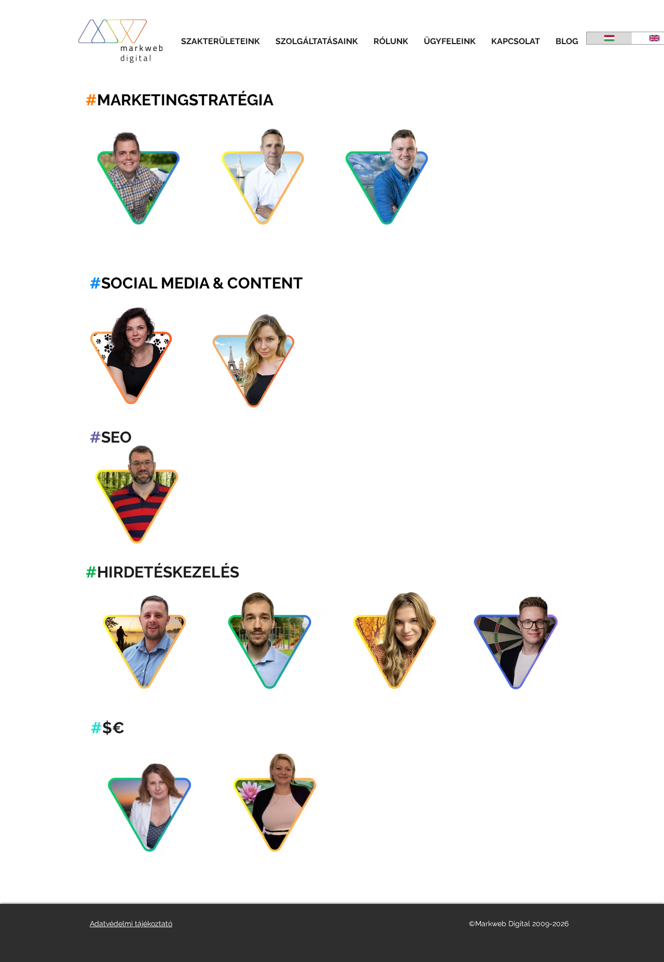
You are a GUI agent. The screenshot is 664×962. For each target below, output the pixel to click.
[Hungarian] (609, 38)
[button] (220, 41)
